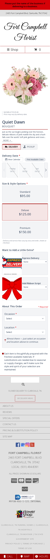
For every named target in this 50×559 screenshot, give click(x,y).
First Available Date (35, 159)
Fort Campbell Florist (25, 32)
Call (9, 556)
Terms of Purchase (33, 543)
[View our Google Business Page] (23, 446)
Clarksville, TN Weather (19, 534)
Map (26, 556)
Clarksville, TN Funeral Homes (17, 525)
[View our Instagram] (27, 446)
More (6, 140)
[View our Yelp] (32, 446)
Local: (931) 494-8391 (25, 467)
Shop (14, 49)
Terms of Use (25, 548)
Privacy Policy (13, 543)
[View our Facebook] (18, 446)
